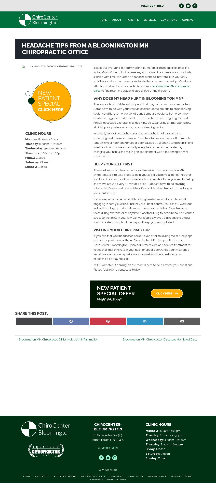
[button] (167, 293)
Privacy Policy (135, 476)
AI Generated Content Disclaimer (108, 479)
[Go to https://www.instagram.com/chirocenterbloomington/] (194, 6)
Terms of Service (157, 476)
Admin (26, 476)
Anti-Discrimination (64, 476)
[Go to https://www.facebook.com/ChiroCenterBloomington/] (181, 6)
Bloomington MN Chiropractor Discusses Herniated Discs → (162, 339)
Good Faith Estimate (182, 476)
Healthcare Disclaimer (92, 476)
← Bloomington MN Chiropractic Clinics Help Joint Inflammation (56, 339)
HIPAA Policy (116, 476)
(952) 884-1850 (152, 5)
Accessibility (42, 476)
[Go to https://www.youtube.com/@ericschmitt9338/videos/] (188, 6)
